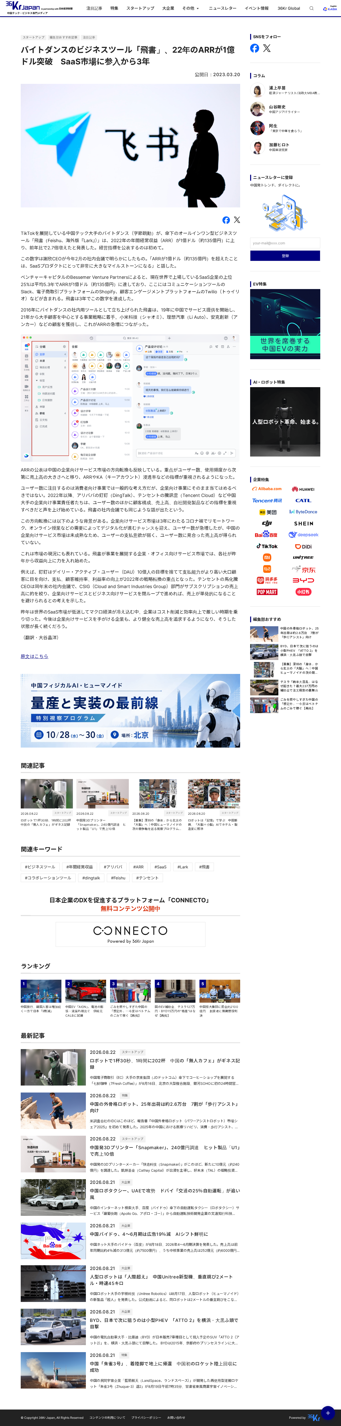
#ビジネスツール (40, 866)
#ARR (138, 866)
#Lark (182, 866)
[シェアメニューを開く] (328, 1413)
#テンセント (147, 877)
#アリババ (113, 866)
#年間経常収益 (79, 866)
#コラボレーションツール (48, 877)
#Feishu (118, 877)
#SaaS (161, 866)
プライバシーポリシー (146, 1418)
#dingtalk (91, 877)
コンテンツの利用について (107, 1418)
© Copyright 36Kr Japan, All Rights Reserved (52, 1418)
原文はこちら (34, 656)
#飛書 (204, 866)
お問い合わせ (176, 1418)
